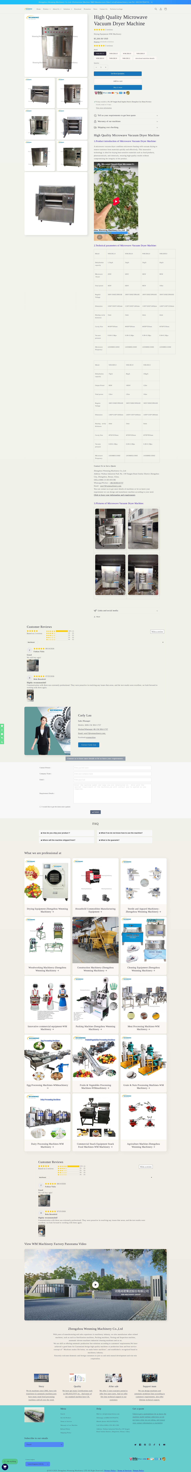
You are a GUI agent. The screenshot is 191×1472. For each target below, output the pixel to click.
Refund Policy (65, 1429)
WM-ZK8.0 (141, 53)
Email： (42, 779)
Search (62, 1414)
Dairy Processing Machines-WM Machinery (47, 1145)
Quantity (96, 63)
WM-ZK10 (113, 58)
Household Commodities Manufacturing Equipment (95, 910)
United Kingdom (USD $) (35, 1464)
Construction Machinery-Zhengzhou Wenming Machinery (95, 969)
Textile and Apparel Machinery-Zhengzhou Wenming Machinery (142, 910)
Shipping (96, 41)
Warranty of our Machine (69, 1425)
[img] (39, 649)
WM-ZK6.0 (127, 53)
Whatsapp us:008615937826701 (107, 1418)
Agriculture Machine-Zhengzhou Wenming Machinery (143, 1145)
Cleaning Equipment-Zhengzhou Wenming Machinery (143, 969)
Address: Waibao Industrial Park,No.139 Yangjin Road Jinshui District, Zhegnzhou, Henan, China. (113, 1430)
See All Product (65, 1418)
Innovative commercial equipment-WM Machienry (47, 1028)
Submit (96, 812)
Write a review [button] (157, 632)
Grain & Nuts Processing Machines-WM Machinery (143, 1086)
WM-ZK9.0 (100, 58)
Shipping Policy (65, 1432)
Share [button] (98, 617)
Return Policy (138, 1471)
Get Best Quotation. (118, 74)
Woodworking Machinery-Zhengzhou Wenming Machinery (47, 969)
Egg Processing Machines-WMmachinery (47, 1085)
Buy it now (118, 87)
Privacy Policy (110, 1471)
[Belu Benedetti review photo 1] (30, 696)
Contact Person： (46, 768)
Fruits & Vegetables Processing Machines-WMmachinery (95, 1086)
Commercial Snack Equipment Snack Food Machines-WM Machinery (95, 1145)
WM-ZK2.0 (100, 53)
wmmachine (91, 737)
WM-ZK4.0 (114, 53)
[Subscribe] (61, 1444)
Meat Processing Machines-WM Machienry (143, 1028)
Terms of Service (66, 1421)
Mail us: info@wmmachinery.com (107, 1414)
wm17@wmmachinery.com (110, 486)
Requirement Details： (47, 793)
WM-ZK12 (126, 58)
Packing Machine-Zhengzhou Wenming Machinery (95, 1028)
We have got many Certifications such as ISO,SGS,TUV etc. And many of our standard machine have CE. (77, 1394)
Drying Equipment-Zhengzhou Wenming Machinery (47, 910)
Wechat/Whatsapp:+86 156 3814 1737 (93, 729)
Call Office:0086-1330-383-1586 (107, 1425)
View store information (104, 108)
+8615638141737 (116, 483)
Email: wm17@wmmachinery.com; (92, 733)
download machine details (145, 58)
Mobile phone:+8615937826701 (107, 1421)
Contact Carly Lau (88, 745)
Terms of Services (124, 1471)
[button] (47, 9)
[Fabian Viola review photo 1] (33, 665)
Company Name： (46, 774)
